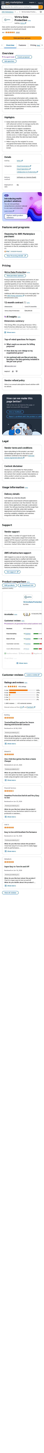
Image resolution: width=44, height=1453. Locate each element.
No (18, 185)
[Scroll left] (1, 45)
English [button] (31, 2)
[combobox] (19, 7)
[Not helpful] (16, 371)
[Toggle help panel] (40, 12)
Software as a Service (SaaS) (26, 177)
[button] (29, 20)
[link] (30, 12)
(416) (18, 32)
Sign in (40, 3)
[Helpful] (12, 371)
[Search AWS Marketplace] (40, 7)
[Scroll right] (42, 45)
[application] (38, 633)
